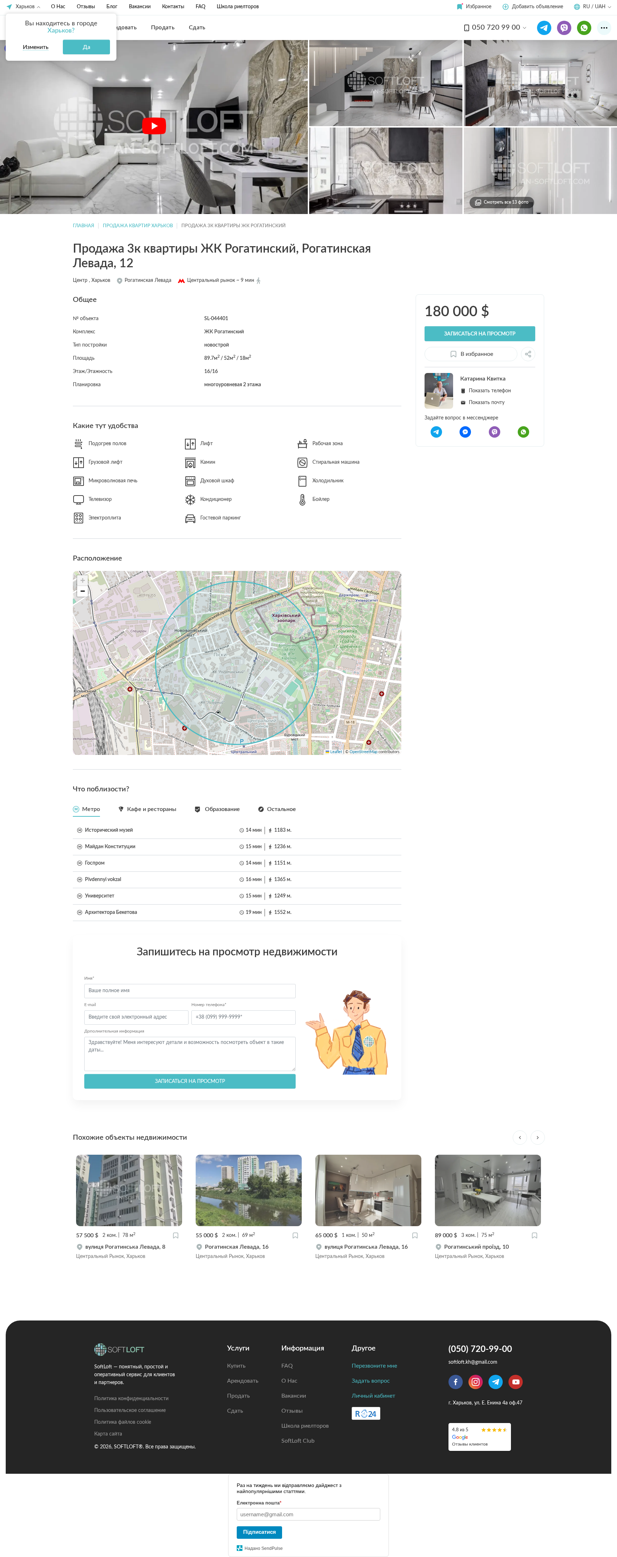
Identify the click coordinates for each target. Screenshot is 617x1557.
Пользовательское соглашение (130, 1410)
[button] (473, 7)
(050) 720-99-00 (480, 1349)
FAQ (200, 6)
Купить (236, 1366)
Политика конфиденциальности (131, 1398)
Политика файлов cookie (122, 1422)
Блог (111, 6)
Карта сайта (108, 1434)
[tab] (86, 809)
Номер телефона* (208, 1005)
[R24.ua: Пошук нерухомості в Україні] (366, 1413)
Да (86, 47)
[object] (129, 1251)
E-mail (90, 1005)
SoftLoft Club (298, 1441)
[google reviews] (479, 1437)
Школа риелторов (238, 6)
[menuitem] (120, 27)
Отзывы (86, 6)
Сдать (235, 1411)
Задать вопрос (371, 1381)
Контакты (173, 6)
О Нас (58, 6)
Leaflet (335, 752)
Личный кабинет (373, 1396)
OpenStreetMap (363, 752)
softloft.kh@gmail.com (472, 1362)
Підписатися (259, 1532)
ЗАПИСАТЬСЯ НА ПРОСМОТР (190, 1081)
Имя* (89, 978)
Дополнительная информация (114, 1031)
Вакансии (140, 6)
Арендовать (243, 1381)
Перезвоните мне (374, 1366)
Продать (238, 1396)
